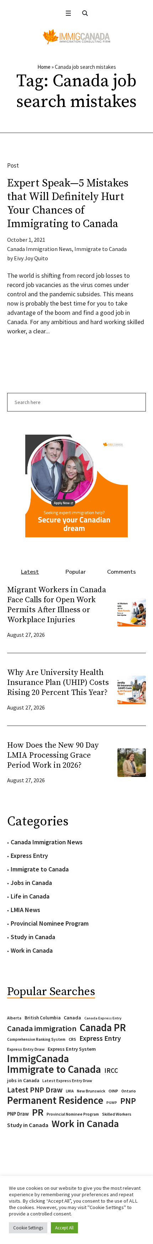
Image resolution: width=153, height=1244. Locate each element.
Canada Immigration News (39, 248)
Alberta (14, 1017)
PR (37, 1112)
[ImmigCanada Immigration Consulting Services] (76, 36)
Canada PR (103, 1027)
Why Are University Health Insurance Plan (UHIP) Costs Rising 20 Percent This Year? (58, 682)
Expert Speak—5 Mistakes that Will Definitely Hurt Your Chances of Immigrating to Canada (67, 203)
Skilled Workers (116, 1114)
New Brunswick (91, 1091)
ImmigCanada (38, 1058)
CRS (72, 1039)
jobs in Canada (23, 1080)
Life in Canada (30, 896)
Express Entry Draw (25, 1049)
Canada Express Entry (102, 1018)
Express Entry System (72, 1049)
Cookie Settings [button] (28, 1228)
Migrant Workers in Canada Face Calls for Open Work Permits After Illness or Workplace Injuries (56, 605)
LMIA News (25, 910)
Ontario (128, 1091)
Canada (72, 1017)
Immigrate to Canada (100, 248)
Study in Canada (33, 937)
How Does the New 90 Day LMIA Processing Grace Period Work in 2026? (53, 755)
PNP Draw (18, 1114)
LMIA (70, 1091)
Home (44, 66)
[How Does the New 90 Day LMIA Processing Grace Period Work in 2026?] (131, 762)
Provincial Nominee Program (50, 923)
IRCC (111, 1070)
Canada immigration (41, 1028)
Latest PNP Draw (35, 1090)
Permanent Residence (55, 1100)
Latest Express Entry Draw (67, 1080)
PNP (128, 1101)
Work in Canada (32, 950)
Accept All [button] (64, 1228)
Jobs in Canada (31, 883)
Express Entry (29, 855)
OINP (113, 1091)
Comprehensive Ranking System (36, 1039)
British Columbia (42, 1018)
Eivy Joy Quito (31, 258)
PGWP (111, 1102)
